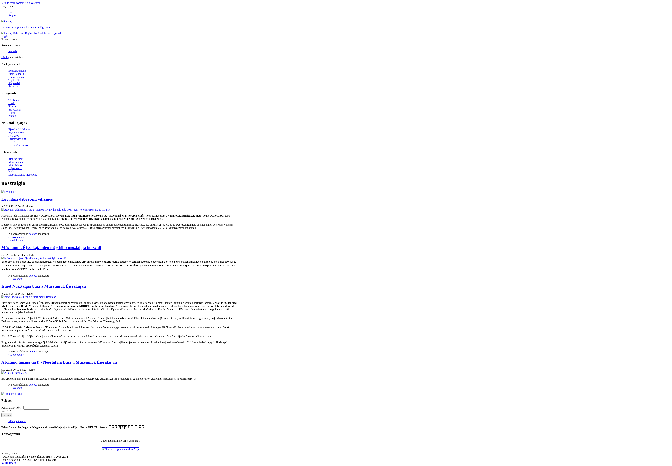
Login (11, 12)
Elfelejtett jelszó (17, 421)
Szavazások (14, 109)
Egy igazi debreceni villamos (27, 199)
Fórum (12, 106)
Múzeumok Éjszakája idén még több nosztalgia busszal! (51, 247)
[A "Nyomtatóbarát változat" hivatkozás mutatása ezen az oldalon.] (8, 191)
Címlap (5, 57)
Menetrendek (15, 161)
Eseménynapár (16, 77)
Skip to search (32, 2)
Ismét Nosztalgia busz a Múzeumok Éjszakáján (43, 286)
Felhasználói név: (12, 407)
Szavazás (13, 86)
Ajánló (12, 115)
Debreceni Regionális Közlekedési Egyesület (26, 27)
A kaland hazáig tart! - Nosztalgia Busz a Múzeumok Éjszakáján (59, 362)
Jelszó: (6, 411)
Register (13, 15)
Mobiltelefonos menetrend (22, 174)
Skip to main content (12, 2)
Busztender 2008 (17, 138)
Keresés (12, 51)
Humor (12, 112)
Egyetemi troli (16, 132)
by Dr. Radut (8, 462)
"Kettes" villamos (18, 145)
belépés (33, 233)
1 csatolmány (15, 240)
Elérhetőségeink (17, 73)
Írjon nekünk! (15, 158)
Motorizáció (15, 165)
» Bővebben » (16, 236)
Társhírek (13, 100)
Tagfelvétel (14, 80)
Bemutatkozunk (17, 70)
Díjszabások (15, 168)
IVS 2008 (13, 135)
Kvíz (11, 171)
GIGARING (15, 142)
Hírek (11, 103)
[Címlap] (6, 21)
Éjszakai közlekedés (19, 129)
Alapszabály (15, 83)
